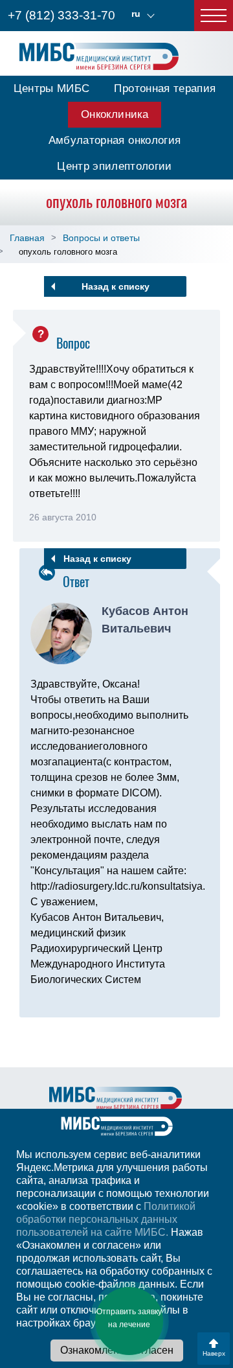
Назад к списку (116, 286)
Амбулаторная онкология (115, 140)
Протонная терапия (165, 88)
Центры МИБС (52, 88)
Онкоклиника (114, 114)
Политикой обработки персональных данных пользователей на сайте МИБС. (105, 1219)
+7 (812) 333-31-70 (61, 15)
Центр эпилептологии (114, 166)
